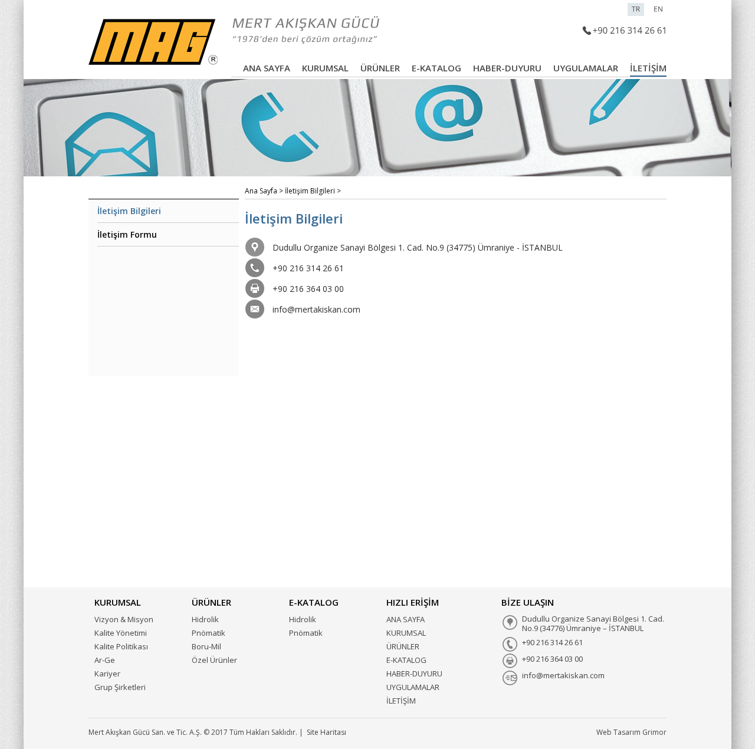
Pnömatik (208, 633)
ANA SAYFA (266, 68)
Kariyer (107, 673)
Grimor (654, 732)
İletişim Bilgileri (129, 210)
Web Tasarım (618, 732)
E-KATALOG (436, 68)
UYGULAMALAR (585, 68)
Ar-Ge (104, 660)
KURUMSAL (325, 68)
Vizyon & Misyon (123, 619)
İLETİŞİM (648, 68)
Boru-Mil (206, 646)
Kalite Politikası (121, 646)
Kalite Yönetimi (120, 633)
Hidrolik (205, 619)
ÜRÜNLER (380, 68)
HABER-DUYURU (507, 68)
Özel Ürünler (214, 660)
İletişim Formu (127, 234)
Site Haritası (326, 732)
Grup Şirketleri (120, 687)
